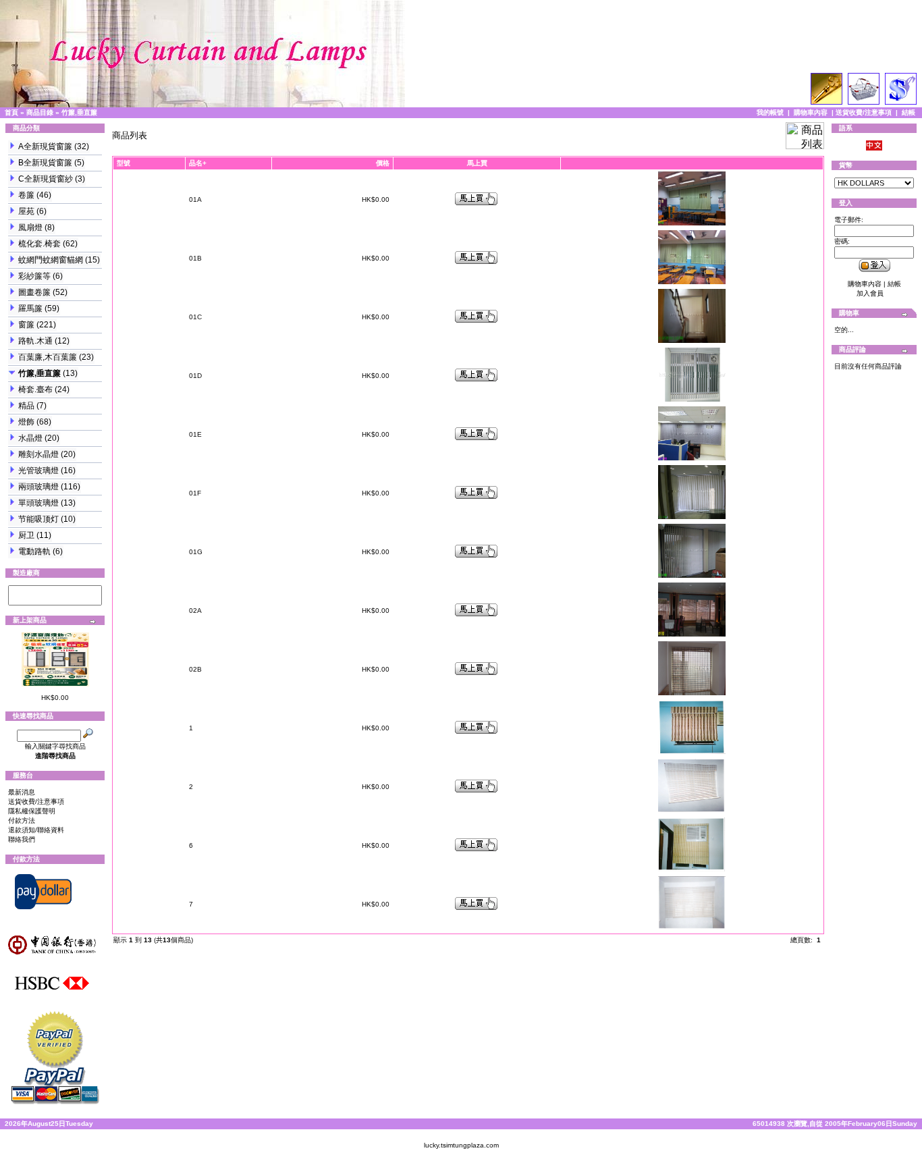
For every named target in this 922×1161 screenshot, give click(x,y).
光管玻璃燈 (38, 470)
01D (195, 375)
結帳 (908, 112)
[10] (55, 600)
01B (195, 258)
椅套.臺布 (35, 389)
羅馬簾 (30, 308)
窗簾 (26, 324)
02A (195, 610)
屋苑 (26, 211)
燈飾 (26, 422)
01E (195, 434)
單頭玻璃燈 (38, 503)
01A (195, 199)
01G (195, 552)
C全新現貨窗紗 (45, 179)
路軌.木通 (35, 341)
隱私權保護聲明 (31, 811)
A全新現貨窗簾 (45, 146)
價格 (382, 163)
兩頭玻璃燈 (38, 486)
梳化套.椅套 (39, 243)
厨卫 (26, 535)
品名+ (198, 163)
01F (195, 493)
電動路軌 (34, 551)
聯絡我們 (21, 839)
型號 (123, 163)
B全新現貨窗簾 (45, 162)
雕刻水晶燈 (38, 454)
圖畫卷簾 (34, 292)
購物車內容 (811, 112)
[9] (55, 590)
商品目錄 (39, 112)
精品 (26, 405)
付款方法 (21, 820)
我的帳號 (770, 112)
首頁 (11, 112)
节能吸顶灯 (38, 519)
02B (195, 669)
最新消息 (21, 792)
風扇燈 (30, 227)
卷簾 (26, 195)
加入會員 (870, 293)
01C (195, 317)
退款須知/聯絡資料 (36, 830)
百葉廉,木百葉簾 (47, 357)
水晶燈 (30, 438)
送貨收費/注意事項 (864, 112)
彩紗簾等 (34, 276)
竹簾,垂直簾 (79, 112)
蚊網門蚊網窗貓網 (50, 260)
